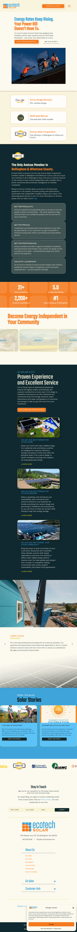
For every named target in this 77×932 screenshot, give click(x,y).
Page (35, 198)
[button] (73, 908)
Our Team (28, 859)
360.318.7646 (27, 839)
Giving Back (29, 862)
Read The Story (14, 739)
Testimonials (29, 869)
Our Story (28, 856)
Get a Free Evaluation (26, 41)
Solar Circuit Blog (31, 872)
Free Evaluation (53, 6)
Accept (51, 924)
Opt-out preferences (47, 928)
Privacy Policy (57, 928)
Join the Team (30, 865)
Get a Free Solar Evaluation (31, 409)
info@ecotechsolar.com (45, 839)
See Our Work (51, 41)
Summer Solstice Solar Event (56, 725)
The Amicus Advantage (12, 725)
